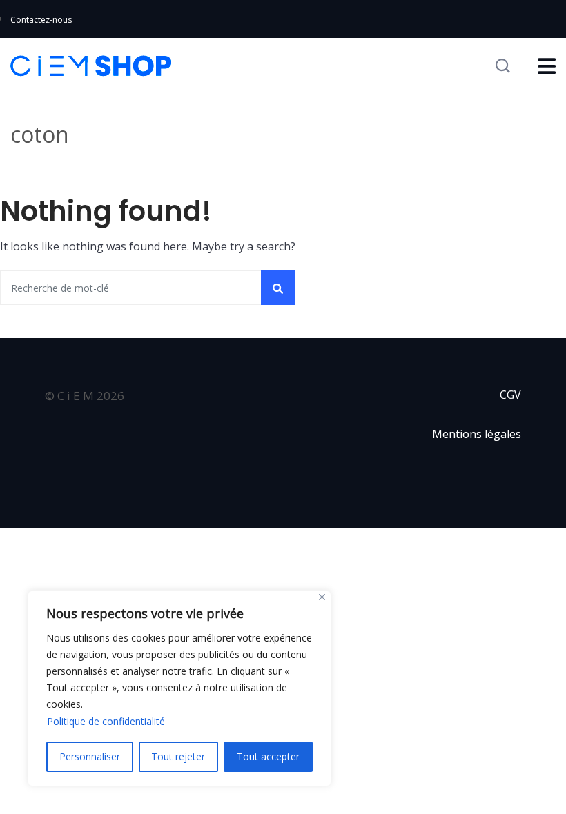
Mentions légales (476, 433)
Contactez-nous (41, 20)
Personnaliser (89, 756)
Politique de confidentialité (106, 721)
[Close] (322, 597)
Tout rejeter (178, 756)
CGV (510, 394)
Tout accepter (268, 756)
